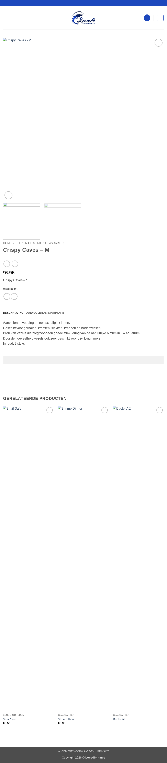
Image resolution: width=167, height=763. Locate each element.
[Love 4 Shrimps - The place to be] (83, 18)
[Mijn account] (147, 17)
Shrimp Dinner (67, 719)
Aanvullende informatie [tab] (45, 312)
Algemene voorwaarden (76, 751)
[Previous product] (15, 264)
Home (7, 243)
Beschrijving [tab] (13, 312)
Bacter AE (119, 719)
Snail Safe (9, 719)
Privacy (103, 751)
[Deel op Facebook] (6, 296)
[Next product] (6, 264)
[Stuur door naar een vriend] (14, 296)
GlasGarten (55, 243)
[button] (5, 18)
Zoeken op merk (28, 243)
